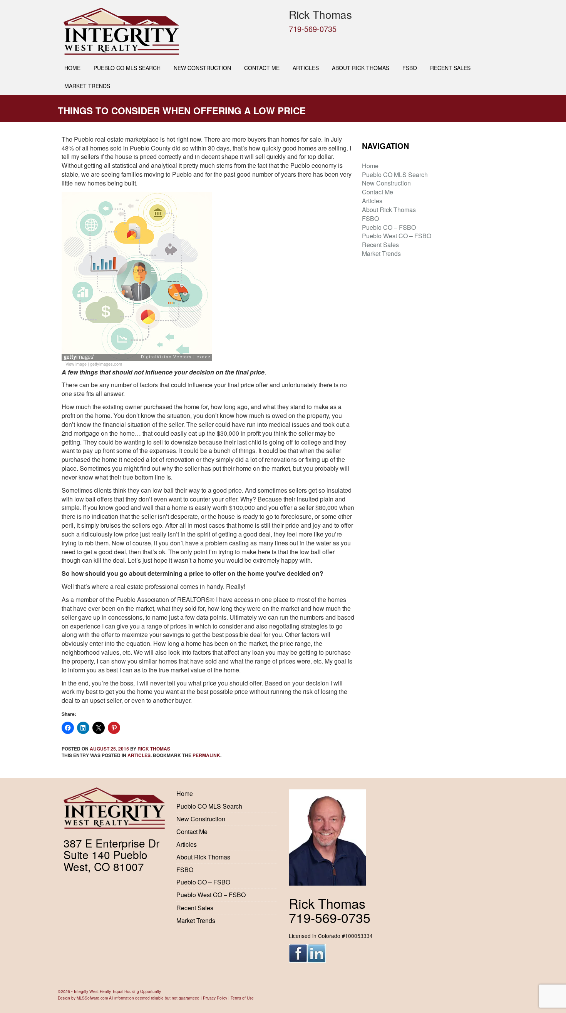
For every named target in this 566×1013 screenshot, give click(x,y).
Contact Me (262, 68)
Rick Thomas (153, 748)
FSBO (409, 68)
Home (72, 68)
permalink (206, 755)
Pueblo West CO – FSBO (396, 235)
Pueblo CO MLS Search (127, 68)
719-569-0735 (313, 28)
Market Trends (87, 86)
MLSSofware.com (92, 998)
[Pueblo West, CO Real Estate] (170, 31)
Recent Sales (450, 68)
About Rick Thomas (360, 68)
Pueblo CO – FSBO (389, 227)
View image (76, 364)
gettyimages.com (106, 364)
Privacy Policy (215, 998)
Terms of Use (242, 998)
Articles (306, 68)
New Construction (202, 68)
